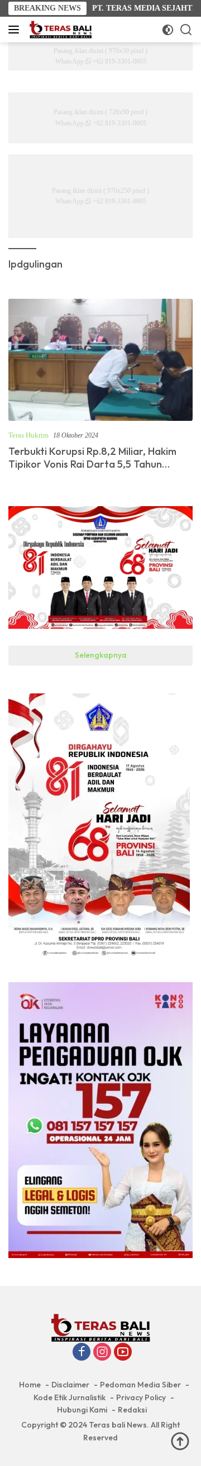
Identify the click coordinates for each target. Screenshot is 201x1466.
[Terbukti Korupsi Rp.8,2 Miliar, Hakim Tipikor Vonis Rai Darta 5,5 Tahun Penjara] (100, 360)
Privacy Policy (141, 1397)
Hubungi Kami (82, 1410)
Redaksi (132, 1410)
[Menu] (15, 29)
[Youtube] (123, 1353)
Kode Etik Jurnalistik (70, 1397)
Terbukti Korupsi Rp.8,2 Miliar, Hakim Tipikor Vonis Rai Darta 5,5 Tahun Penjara (92, 464)
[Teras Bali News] (59, 29)
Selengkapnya (101, 655)
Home (30, 1385)
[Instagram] (102, 1353)
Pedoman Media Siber (140, 1385)
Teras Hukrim (28, 435)
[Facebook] (81, 1353)
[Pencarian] (186, 30)
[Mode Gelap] (167, 30)
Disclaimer (70, 1385)
